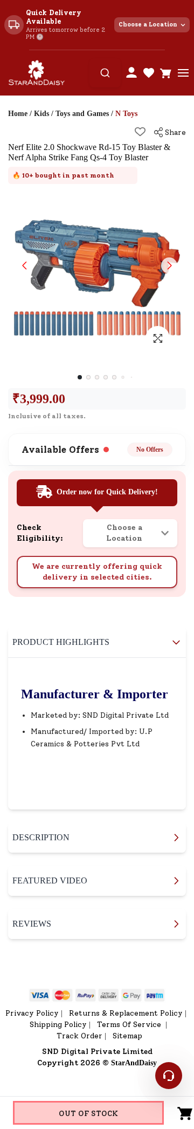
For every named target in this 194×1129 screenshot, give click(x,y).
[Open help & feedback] (169, 1075)
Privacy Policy (32, 1013)
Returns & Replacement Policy (126, 1013)
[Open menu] (183, 72)
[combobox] (105, 73)
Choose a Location (148, 24)
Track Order (79, 1035)
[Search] (105, 73)
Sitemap (127, 1035)
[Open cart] (166, 72)
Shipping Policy (58, 1024)
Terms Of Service (130, 1024)
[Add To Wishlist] (140, 131)
